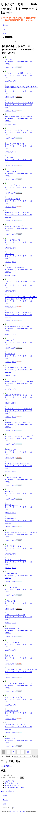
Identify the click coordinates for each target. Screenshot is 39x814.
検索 (4, 33)
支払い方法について (12, 783)
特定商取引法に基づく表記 (14, 787)
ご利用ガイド (9, 781)
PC (14, 808)
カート (5, 29)
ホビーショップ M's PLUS (17, 811)
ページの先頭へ (6, 766)
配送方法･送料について (13, 785)
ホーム (5, 25)
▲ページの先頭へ (7, 791)
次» (28, 752)
